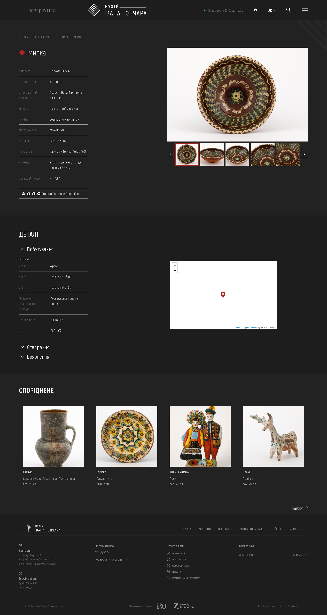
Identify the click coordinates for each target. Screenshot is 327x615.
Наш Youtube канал (180, 565)
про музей (183, 528)
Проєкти (224, 528)
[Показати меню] (305, 10)
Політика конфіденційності (269, 606)
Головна (23, 37)
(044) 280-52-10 (46, 559)
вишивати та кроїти (252, 528)
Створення (38, 347)
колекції (205, 528)
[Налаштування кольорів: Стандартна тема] (255, 10)
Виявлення (38, 356)
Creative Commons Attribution (60, 194)
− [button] (175, 270)
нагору (297, 508)
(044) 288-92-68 (30, 559)
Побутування (40, 249)
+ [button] (175, 265)
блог (278, 528)
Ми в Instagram (179, 559)
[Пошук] (288, 10)
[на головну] (42, 528)
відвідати (295, 528)
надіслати (297, 554)
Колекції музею (43, 37)
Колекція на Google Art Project (186, 577)
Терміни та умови (295, 606)
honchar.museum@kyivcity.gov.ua (41, 563)
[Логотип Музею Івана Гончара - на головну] (142, 10)
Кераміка (63, 37)
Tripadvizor (177, 571)
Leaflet (237, 327)
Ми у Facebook (178, 553)
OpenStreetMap (250, 327)
